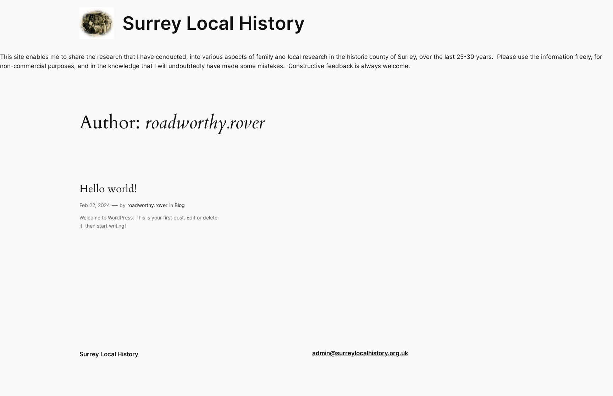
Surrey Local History (213, 23)
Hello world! (108, 189)
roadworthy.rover (147, 205)
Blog (180, 205)
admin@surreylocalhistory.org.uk (360, 353)
